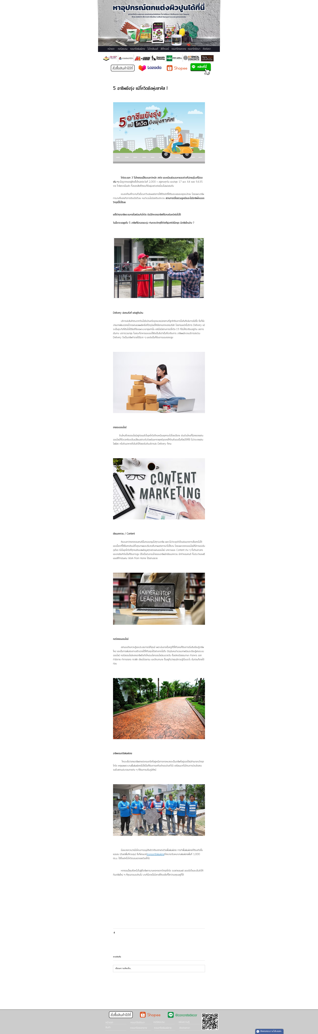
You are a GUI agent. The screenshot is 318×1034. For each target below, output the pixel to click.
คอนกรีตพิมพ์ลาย (137, 49)
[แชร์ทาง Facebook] (114, 933)
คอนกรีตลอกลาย (179, 49)
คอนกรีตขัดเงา (194, 49)
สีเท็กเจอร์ (165, 49)
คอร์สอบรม (123, 49)
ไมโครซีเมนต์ (153, 49)
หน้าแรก (111, 49)
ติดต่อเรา (207, 49)
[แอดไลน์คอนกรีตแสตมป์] (200, 69)
